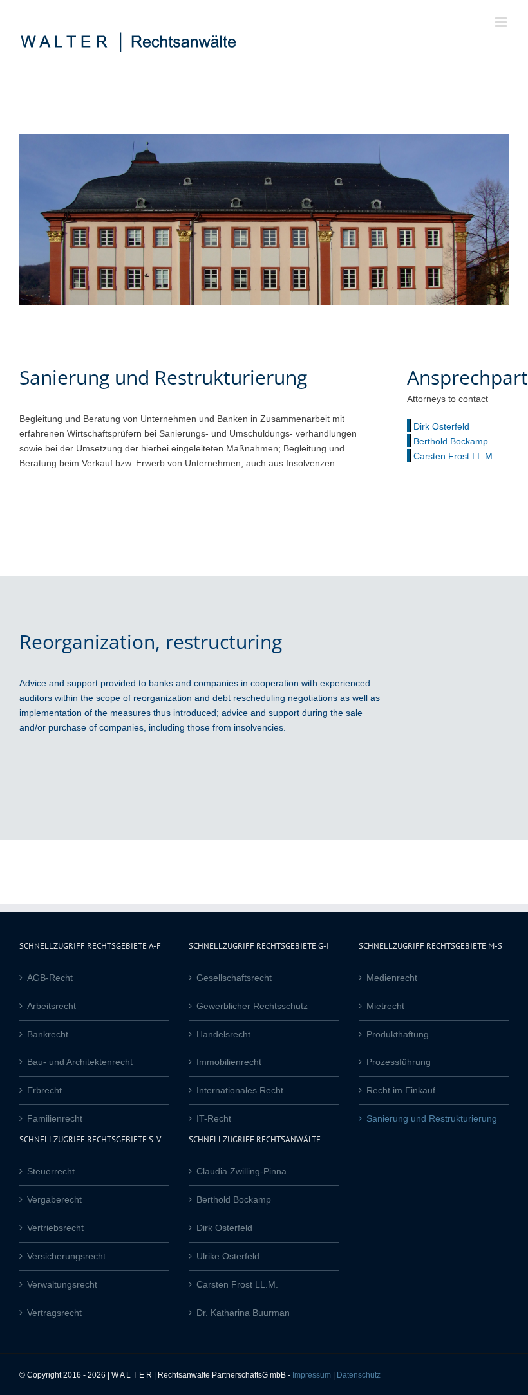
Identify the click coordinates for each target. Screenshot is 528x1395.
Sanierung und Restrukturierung (431, 1118)
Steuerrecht (51, 1171)
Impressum (311, 1375)
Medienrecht (391, 977)
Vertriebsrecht (55, 1228)
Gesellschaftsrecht (234, 977)
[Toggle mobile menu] (502, 22)
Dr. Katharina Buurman (243, 1313)
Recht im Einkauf (400, 1090)
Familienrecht (54, 1118)
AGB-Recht (50, 977)
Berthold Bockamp (450, 441)
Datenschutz (359, 1375)
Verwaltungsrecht (62, 1284)
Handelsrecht (223, 1034)
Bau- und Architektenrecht (80, 1062)
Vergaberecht (54, 1199)
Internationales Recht (239, 1090)
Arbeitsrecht (51, 1006)
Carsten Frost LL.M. (454, 456)
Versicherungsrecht (66, 1256)
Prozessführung (398, 1062)
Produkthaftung (397, 1034)
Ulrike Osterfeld (227, 1256)
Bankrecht (47, 1034)
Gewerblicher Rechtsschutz (252, 1006)
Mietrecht (385, 1006)
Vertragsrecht (54, 1313)
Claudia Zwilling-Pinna (241, 1171)
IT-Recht (213, 1118)
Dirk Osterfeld (441, 426)
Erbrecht (44, 1090)
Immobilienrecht (228, 1062)
